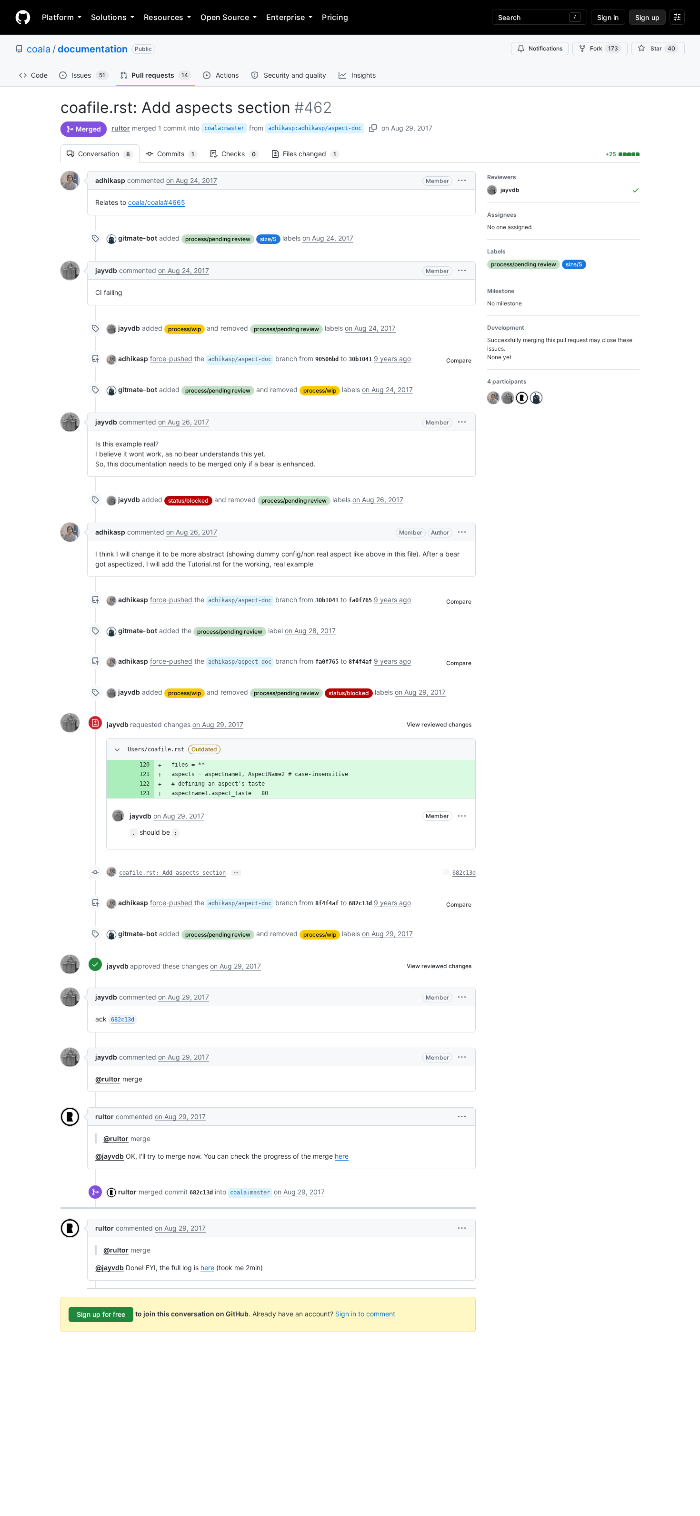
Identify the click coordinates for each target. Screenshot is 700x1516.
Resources (163, 17)
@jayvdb (109, 1156)
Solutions (109, 17)
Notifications (545, 48)
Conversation (109, 154)
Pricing (335, 17)
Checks (243, 154)
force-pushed (171, 358)
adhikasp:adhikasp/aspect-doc (314, 128)
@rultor (107, 1079)
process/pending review (217, 239)
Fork (604, 48)
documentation (93, 49)
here (342, 1156)
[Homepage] (22, 17)
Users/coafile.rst (156, 749)
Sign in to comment (365, 1314)
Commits (180, 154)
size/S (268, 239)
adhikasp (110, 180)
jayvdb (106, 270)
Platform (58, 17)
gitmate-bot (137, 238)
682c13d (464, 872)
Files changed (314, 154)
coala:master (224, 128)
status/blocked (188, 500)
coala (38, 49)
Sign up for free (101, 1314)
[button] (462, 180)
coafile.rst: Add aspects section (172, 872)
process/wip (184, 329)
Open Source (224, 17)
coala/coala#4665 (156, 202)
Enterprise (285, 17)
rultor (120, 128)
